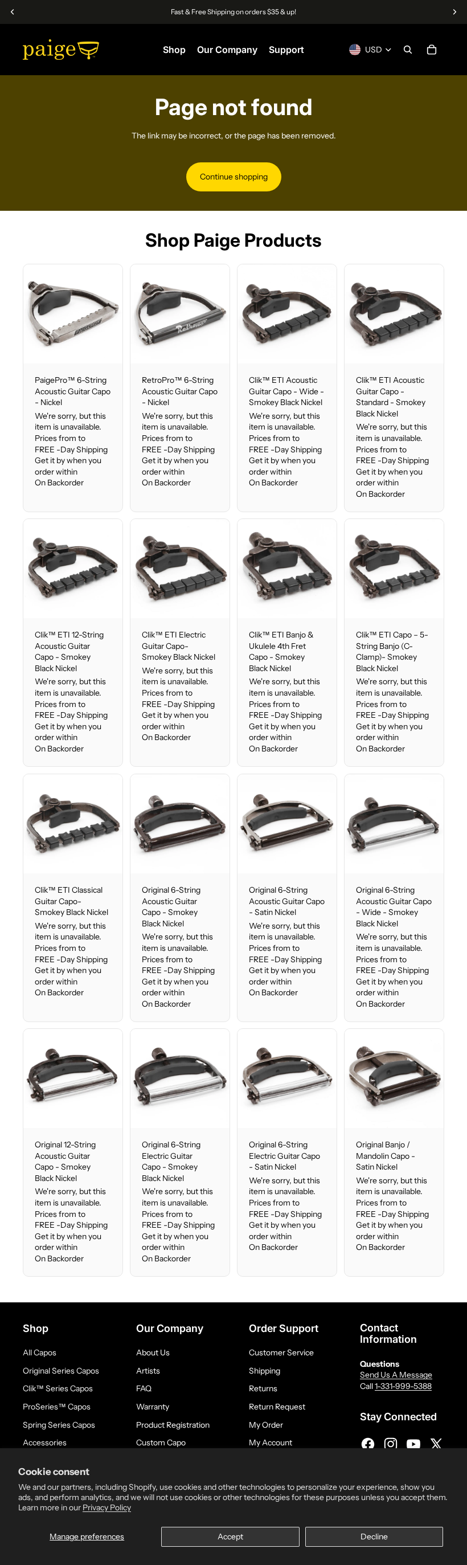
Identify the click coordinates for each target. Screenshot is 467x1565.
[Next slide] (113, 313)
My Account (270, 1442)
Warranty (152, 1406)
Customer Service (281, 1352)
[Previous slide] (32, 313)
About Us (153, 1352)
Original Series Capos (61, 1371)
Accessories (45, 1442)
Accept (230, 1536)
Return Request (277, 1406)
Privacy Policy (107, 1507)
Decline (374, 1536)
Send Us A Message (396, 1375)
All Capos (39, 1352)
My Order (266, 1425)
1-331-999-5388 (403, 1386)
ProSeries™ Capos (57, 1406)
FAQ (143, 1388)
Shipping (264, 1371)
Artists (148, 1371)
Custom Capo (161, 1442)
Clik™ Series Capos (58, 1388)
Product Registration (173, 1425)
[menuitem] (174, 49)
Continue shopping (234, 176)
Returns (263, 1388)
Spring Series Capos (59, 1425)
